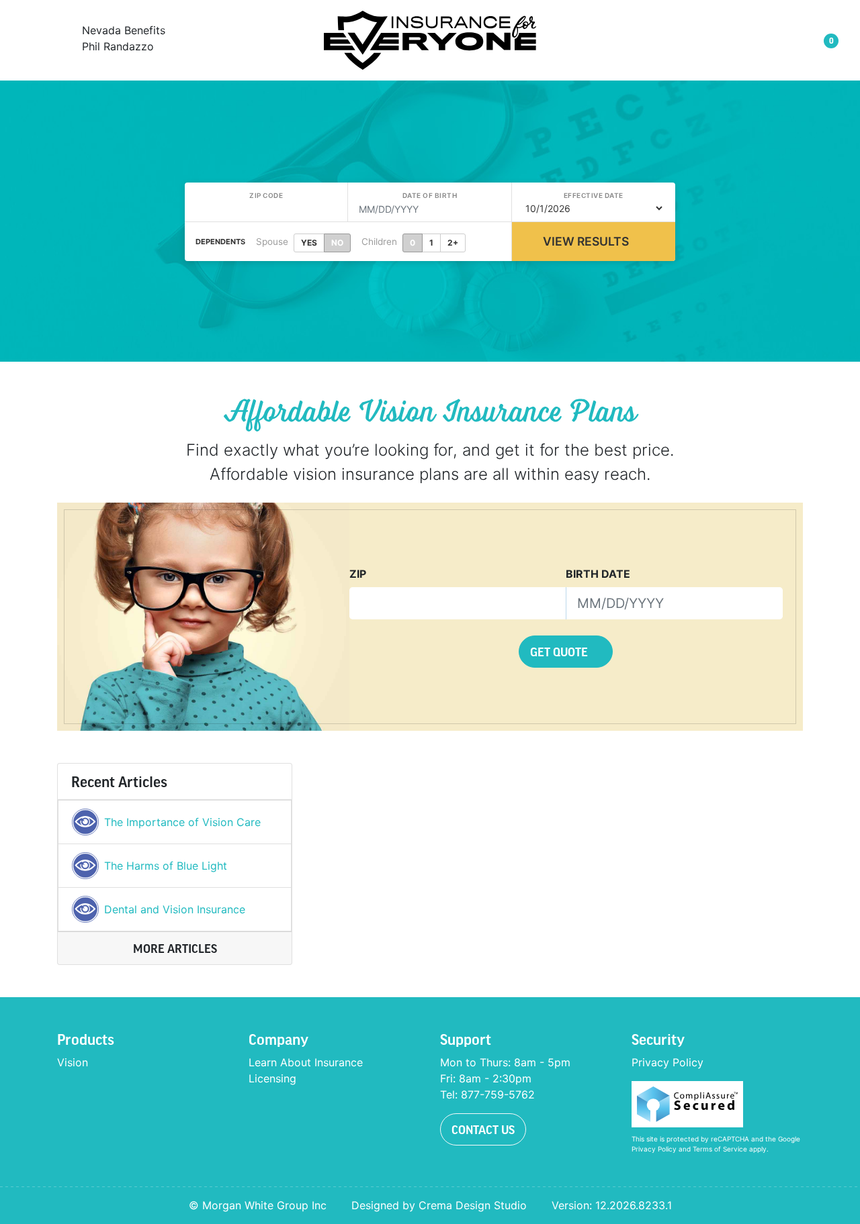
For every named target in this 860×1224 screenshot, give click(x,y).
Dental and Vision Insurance (174, 909)
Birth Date (598, 573)
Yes (309, 243)
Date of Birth (430, 195)
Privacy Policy (667, 1062)
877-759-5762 (498, 1094)
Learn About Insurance (306, 1062)
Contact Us (483, 1129)
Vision (72, 1062)
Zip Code (266, 195)
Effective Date (594, 195)
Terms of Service (720, 1149)
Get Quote (560, 651)
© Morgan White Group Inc (258, 1205)
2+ (452, 243)
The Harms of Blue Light (165, 865)
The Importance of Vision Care (182, 822)
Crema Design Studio (473, 1205)
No (337, 243)
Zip (357, 573)
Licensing (272, 1078)
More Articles (175, 948)
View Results (586, 241)
